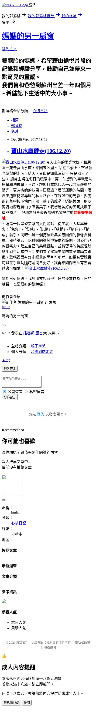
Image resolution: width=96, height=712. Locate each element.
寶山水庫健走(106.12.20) (41, 151)
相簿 (15, 120)
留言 (39, 333)
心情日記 (40, 111)
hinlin (6, 307)
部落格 (16, 126)
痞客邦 (28, 333)
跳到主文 (9, 49)
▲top (6, 360)
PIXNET (21, 642)
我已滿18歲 (11, 703)
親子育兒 (38, 346)
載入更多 (10, 369)
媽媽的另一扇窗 (28, 36)
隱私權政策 (82, 642)
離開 (27, 703)
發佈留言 (10, 397)
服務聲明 (50, 647)
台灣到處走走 (42, 352)
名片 (15, 131)
